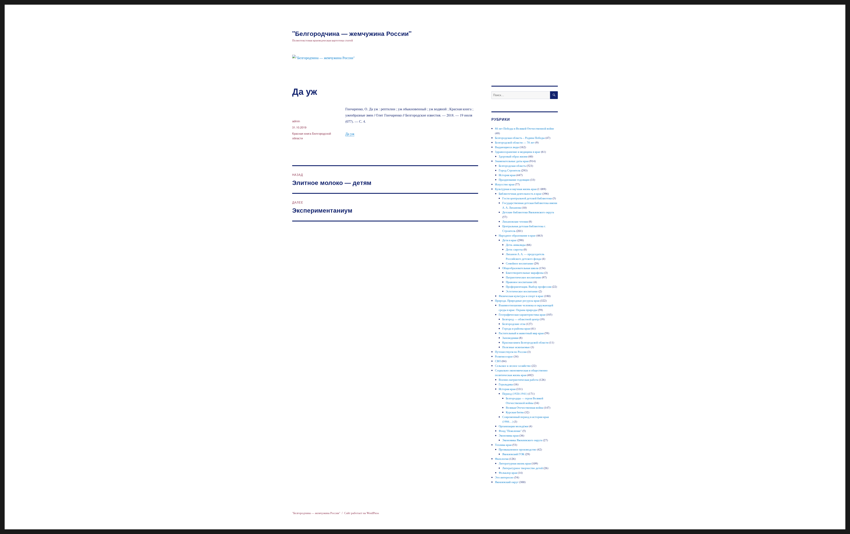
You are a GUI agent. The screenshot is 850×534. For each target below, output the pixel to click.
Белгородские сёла (513, 324)
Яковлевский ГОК (513, 454)
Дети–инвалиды (516, 245)
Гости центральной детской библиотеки (527, 198)
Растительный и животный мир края (521, 333)
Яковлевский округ (506, 482)
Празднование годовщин (514, 180)
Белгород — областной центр (520, 319)
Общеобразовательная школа (520, 268)
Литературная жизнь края (515, 463)
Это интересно (504, 477)
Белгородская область (512, 166)
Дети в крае (509, 240)
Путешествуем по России (511, 352)
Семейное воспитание (519, 263)
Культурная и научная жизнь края (516, 189)
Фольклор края (508, 473)
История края (507, 175)
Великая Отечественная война (524, 408)
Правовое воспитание (519, 282)
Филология (501, 459)
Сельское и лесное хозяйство (513, 366)
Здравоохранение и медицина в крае (517, 152)
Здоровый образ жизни (513, 156)
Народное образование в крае (517, 235)
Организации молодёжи (513, 426)
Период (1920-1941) (514, 394)
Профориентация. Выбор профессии (528, 287)
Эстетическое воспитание (522, 291)
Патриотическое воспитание (523, 277)
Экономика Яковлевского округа (522, 440)
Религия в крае (504, 356)
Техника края (503, 445)
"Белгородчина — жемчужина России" (351, 33)
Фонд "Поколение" (510, 431)
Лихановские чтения (515, 221)
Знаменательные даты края (512, 161)
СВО (498, 361)
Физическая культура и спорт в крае (521, 296)
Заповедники (510, 338)
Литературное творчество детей (522, 468)
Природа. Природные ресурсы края (517, 301)
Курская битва (515, 412)
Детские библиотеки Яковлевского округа (528, 212)
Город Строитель (509, 170)
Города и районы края (516, 328)
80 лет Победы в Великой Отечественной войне (524, 128)
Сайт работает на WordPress (361, 513)
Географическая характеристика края (522, 315)
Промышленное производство (517, 449)
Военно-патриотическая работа (518, 380)
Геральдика (506, 384)
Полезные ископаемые (516, 347)
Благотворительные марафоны (525, 273)
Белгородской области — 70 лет (515, 142)
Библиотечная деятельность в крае (520, 194)
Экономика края (509, 435)
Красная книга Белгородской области (525, 342)
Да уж (349, 133)
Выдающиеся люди (507, 147)
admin (296, 121)
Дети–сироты (514, 249)
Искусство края (504, 184)
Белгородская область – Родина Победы (520, 138)
